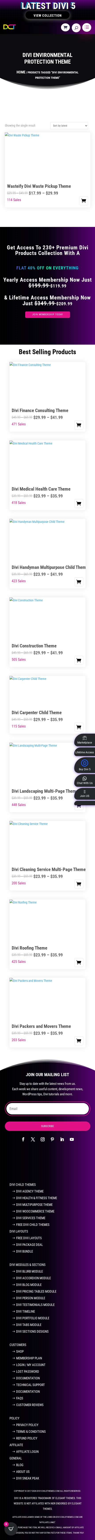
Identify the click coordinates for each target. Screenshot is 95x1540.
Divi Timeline (25, 1312)
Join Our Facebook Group (45, 1164)
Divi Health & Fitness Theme (36, 1198)
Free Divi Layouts (29, 1238)
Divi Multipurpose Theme (34, 1205)
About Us (23, 1472)
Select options (83, 200)
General (16, 1458)
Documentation (28, 1378)
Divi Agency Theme (30, 1191)
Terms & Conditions (31, 1432)
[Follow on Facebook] (23, 1139)
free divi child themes (32, 1225)
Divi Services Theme (30, 1218)
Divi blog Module (29, 1285)
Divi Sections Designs (32, 1332)
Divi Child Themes (23, 1185)
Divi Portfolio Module (32, 1318)
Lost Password (27, 1372)
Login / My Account (31, 1365)
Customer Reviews (30, 1405)
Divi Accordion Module (33, 1278)
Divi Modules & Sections (28, 1265)
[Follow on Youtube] (72, 1139)
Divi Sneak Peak (27, 1478)
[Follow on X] (33, 1139)
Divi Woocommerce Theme (35, 1211)
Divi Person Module (30, 1298)
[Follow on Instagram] (43, 1139)
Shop (20, 1352)
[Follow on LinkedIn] (62, 1139)
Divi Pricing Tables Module (36, 1291)
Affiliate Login (27, 1452)
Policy (14, 1418)
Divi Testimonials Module (35, 1305)
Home (21, 72)
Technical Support (30, 1385)
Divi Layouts (19, 1231)
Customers (18, 1345)
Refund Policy (26, 1438)
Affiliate (16, 1445)
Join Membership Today (47, 314)
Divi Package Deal (29, 1245)
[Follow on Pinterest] (52, 1139)
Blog (19, 1465)
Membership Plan (29, 1358)
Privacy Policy (27, 1425)
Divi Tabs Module (28, 1325)
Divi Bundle (24, 1251)
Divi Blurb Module (29, 1271)
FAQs (19, 1398)
